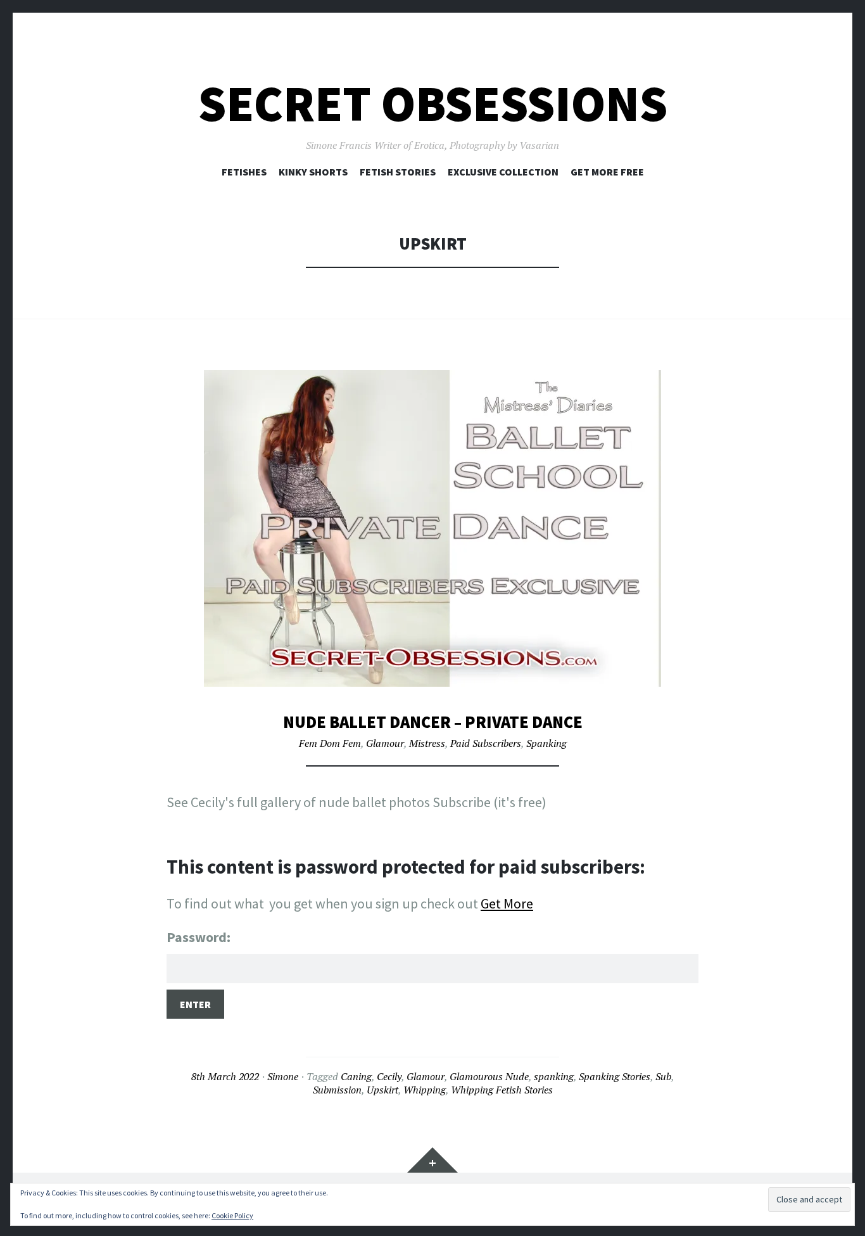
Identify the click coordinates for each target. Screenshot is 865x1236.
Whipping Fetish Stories (502, 1090)
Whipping (424, 1090)
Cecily (389, 1076)
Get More (507, 903)
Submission (337, 1090)
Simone (282, 1076)
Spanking (546, 743)
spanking (554, 1076)
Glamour (385, 743)
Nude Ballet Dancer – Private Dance (433, 721)
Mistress (427, 743)
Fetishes (244, 171)
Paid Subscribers (485, 743)
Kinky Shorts (313, 171)
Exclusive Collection (503, 171)
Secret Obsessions (432, 103)
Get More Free (607, 171)
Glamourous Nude (489, 1076)
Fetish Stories (398, 171)
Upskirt (382, 1090)
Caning (356, 1076)
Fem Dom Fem (330, 743)
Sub (663, 1076)
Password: (198, 937)
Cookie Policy (232, 1215)
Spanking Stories (614, 1076)
